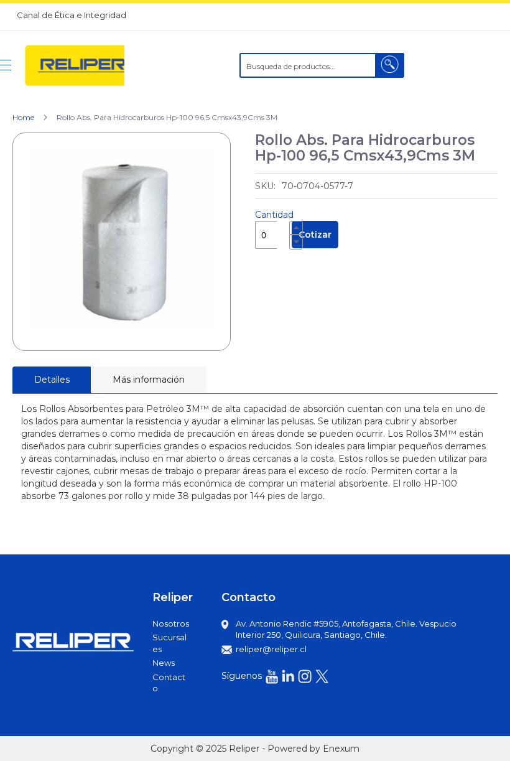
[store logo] (74, 65)
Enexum (341, 748)
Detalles (52, 379)
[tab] (51, 379)
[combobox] (321, 65)
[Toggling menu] (5, 65)
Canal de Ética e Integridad (71, 15)
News (163, 663)
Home (23, 117)
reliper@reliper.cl (271, 649)
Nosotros (170, 623)
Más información (149, 379)
